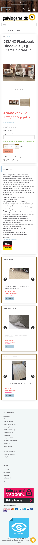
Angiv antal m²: (8, 134)
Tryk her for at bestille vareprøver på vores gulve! (18, 157)
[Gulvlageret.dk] (19, 17)
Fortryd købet (7, 457)
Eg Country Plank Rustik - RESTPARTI (18, 383)
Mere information (8, 122)
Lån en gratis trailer (9, 454)
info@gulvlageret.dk (7, 540)
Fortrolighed (7, 435)
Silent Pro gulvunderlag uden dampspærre (16, 336)
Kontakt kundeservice (19, 3)
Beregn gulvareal (8, 427)
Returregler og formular (10, 440)
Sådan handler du (8, 432)
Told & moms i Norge (9, 429)
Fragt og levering (8, 421)
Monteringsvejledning (10, 239)
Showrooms (7, 419)
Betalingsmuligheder (9, 451)
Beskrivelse (7, 169)
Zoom (19, 94)
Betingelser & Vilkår (9, 438)
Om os (5, 449)
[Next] (32, 279)
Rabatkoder (7, 443)
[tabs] (24, 9)
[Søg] (35, 24)
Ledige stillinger (8, 446)
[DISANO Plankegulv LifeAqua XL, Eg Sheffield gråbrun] (19, 72)
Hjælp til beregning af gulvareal (13, 160)
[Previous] (5, 279)
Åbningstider (7, 416)
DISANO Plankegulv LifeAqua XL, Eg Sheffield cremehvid (17, 287)
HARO (8, 37)
